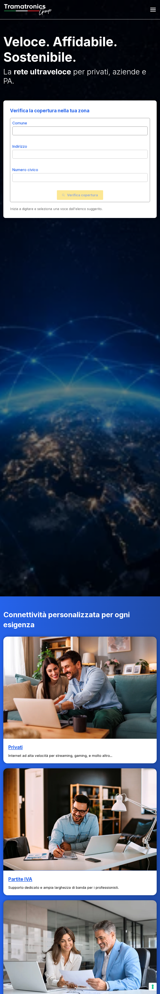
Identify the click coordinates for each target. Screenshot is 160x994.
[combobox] (80, 127)
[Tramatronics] (27, 9)
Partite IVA (20, 879)
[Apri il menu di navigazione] (153, 9)
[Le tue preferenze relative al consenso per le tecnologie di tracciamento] (153, 987)
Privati (15, 747)
